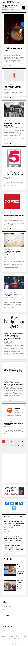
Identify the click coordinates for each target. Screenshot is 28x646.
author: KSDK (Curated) (10, 178)
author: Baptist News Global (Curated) (12, 428)
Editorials (7, 292)
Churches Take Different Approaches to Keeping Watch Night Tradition (13, 384)
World (11, 120)
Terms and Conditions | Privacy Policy (14, 641)
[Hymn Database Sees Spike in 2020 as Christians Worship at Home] (14, 240)
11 (18, 445)
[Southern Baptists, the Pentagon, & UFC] (10, 591)
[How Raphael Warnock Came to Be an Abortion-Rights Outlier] (14, 75)
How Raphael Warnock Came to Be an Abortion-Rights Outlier (13, 86)
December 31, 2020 (8, 51)
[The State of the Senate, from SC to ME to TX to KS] (10, 575)
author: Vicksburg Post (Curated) (13, 388)
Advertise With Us (8, 620)
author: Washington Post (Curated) (11, 343)
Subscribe (6, 630)
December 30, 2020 (8, 256)
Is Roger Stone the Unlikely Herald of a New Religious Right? (14, 214)
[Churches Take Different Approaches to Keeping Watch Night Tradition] (14, 370)
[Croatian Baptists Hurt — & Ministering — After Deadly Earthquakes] (14, 109)
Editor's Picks (8, 84)
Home (4, 9)
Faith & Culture (8, 249)
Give (4, 609)
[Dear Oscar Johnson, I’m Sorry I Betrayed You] (14, 411)
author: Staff (18, 51)
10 (15, 445)
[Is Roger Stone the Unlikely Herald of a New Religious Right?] (14, 201)
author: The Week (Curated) (11, 218)
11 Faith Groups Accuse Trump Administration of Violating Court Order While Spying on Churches (14, 523)
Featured (6, 47)
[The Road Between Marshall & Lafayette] (14, 282)
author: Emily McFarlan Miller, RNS (12, 257)
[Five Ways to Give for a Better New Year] (14, 29)
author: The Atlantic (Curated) (12, 90)
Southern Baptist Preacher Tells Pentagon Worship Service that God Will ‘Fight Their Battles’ (13, 538)
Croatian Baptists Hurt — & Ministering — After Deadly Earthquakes (12, 123)
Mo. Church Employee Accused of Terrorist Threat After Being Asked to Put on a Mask (13, 174)
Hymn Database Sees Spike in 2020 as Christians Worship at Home (13, 252)
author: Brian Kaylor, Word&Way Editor (13, 128)
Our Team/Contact (8, 606)
